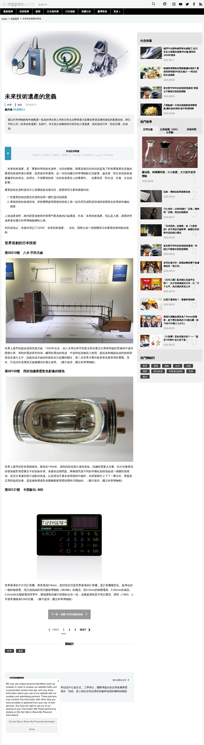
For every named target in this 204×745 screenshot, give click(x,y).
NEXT (83, 629)
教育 (145, 366)
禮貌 (166, 366)
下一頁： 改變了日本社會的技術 (67, 614)
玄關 (188, 366)
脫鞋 (145, 371)
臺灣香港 (102, 11)
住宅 (177, 366)
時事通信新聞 (175, 371)
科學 (9, 105)
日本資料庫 (53, 11)
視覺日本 (86, 11)
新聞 (38, 11)
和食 (191, 371)
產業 (20, 651)
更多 (116, 11)
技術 (20, 105)
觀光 (145, 376)
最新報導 (8, 11)
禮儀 (156, 366)
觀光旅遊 (158, 371)
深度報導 (24, 11)
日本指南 (70, 11)
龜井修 (15, 109)
